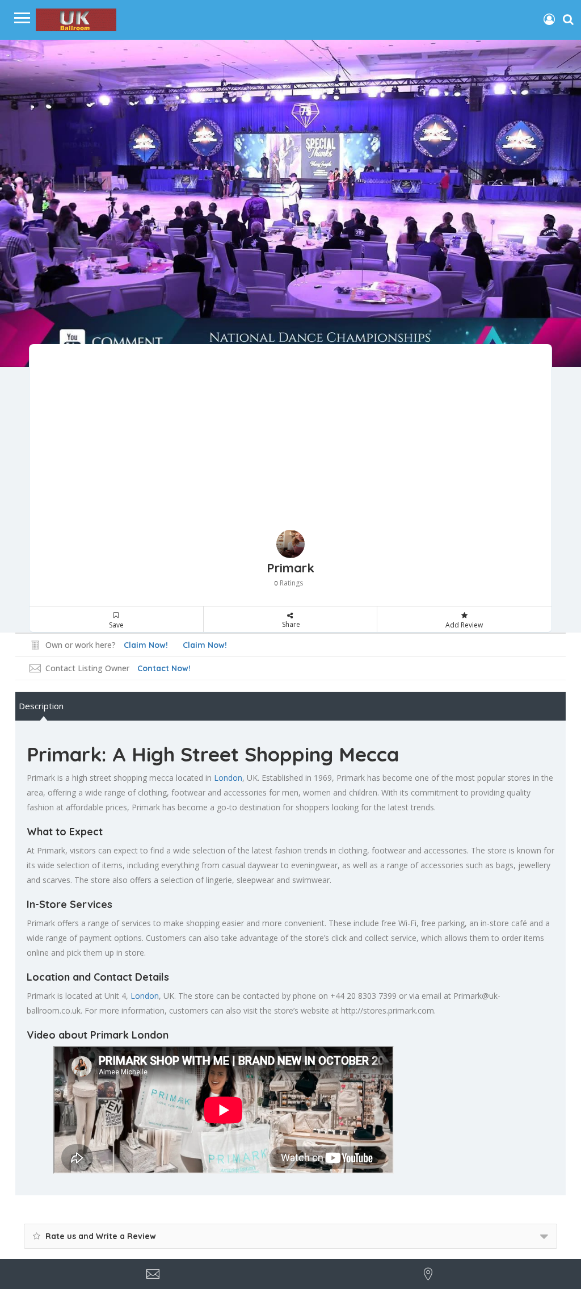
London (228, 777)
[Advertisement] (290, 444)
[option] (290, 203)
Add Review (464, 625)
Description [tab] (41, 706)
